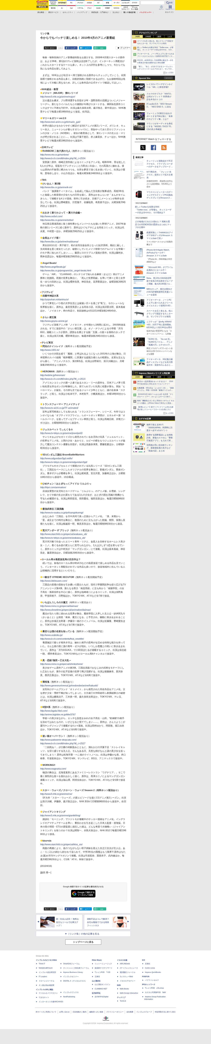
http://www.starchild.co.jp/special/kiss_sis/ (61, 844)
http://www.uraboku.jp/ (51, 635)
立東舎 (97, 977)
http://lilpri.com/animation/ (53, 487)
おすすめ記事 (145, 418)
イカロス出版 (122, 960)
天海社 (147, 964)
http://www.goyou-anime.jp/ (54, 321)
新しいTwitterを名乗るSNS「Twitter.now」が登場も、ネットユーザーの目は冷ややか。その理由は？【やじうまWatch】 (155, 49)
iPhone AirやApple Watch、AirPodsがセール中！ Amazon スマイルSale (159, 253)
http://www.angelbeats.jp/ (53, 267)
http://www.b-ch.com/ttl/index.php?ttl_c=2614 (62, 379)
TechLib (123, 1001)
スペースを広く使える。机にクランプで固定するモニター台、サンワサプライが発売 (160, 314)
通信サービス (53, 12)
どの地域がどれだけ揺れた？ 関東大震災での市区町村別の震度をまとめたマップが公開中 (153, 224)
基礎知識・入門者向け (100, 12)
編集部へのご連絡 (96, 1012)
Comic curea (150, 968)
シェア (73, 48)
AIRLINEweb (125, 964)
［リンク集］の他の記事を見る (83, 934)
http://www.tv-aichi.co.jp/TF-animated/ (59, 408)
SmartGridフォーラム (71, 964)
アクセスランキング (148, 33)
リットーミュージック (103, 964)
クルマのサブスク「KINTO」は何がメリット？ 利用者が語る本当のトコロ (160, 96)
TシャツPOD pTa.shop (154, 988)
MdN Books (124, 989)
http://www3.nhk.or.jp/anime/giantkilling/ (60, 815)
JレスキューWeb (126, 977)
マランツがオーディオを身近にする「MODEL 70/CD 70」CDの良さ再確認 (160, 126)
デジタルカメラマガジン (48, 993)
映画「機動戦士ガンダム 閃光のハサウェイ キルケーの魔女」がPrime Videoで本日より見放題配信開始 (155, 403)
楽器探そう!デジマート (103, 968)
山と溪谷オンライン (102, 984)
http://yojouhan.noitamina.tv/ (54, 299)
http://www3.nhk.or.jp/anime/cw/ (56, 794)
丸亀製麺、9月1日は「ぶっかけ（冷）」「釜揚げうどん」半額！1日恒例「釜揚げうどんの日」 (155, 390)
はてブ (87, 48)
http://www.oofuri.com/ (51, 216)
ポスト (52, 48)
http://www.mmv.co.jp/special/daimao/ (59, 606)
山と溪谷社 (96, 981)
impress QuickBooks (153, 972)
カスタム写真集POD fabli (155, 992)
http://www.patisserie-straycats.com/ (58, 740)
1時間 (137, 37)
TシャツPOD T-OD (102, 972)
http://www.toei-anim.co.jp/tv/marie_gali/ (60, 122)
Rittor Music (97, 960)
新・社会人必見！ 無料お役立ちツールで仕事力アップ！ (67, 922)
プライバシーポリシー (114, 1012)
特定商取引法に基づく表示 (165, 1012)
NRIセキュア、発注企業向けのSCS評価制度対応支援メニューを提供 (160, 292)
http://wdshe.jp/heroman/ (52, 375)
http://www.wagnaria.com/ (53, 769)
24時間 (148, 37)
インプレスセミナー (71, 977)
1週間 (159, 37)
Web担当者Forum (46, 968)
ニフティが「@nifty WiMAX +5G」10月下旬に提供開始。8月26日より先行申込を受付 (160, 325)
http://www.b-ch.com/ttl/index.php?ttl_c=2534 (62, 158)
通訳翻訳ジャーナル (127, 972)
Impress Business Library (73, 972)
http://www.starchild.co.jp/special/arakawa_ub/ (63, 534)
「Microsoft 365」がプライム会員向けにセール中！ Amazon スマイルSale (160, 270)
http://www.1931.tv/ (49, 350)
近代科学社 (96, 993)
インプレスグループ (144, 1012)
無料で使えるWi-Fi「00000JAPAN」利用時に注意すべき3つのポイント (160, 427)
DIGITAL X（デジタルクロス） (75, 981)
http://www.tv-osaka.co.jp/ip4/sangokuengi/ (61, 512)
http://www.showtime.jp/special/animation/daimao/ (65, 610)
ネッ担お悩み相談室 (46, 985)
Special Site (144, 78)
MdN (119, 985)
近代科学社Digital (101, 997)
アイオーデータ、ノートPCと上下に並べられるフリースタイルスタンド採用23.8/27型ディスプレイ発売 (155, 56)
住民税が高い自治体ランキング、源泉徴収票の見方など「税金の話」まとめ (160, 448)
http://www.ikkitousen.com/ (53, 581)
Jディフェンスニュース (129, 968)
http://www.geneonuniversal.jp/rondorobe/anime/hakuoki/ (69, 685)
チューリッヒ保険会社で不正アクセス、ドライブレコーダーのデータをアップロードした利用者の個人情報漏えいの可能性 (160, 167)
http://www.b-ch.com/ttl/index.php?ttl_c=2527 (62, 743)
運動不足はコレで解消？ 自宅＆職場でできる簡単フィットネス (98, 922)
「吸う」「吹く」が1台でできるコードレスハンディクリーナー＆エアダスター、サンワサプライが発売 (155, 69)
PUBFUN (145, 977)
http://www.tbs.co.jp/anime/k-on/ (56, 187)
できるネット (44, 997)
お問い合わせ (64, 1012)
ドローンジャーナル (46, 981)
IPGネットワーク (148, 984)
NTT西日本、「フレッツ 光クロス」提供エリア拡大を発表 (160, 175)
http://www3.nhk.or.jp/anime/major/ (57, 97)
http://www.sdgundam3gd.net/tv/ (56, 458)
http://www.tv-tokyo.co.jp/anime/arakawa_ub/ (62, 538)
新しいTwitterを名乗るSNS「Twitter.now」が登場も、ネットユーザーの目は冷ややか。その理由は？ (153, 210)
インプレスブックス (71, 992)
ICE (143, 960)
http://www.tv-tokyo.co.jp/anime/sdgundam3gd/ (63, 462)
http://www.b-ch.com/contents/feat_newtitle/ (62, 639)
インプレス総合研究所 (47, 972)
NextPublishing (69, 997)
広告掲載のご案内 (79, 1012)
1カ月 (170, 37)
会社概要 (129, 1012)
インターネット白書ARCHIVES (51, 1002)
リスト (60, 48)
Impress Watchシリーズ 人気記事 (154, 373)
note (101, 48)
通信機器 (40, 12)
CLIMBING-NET (101, 989)
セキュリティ (68, 12)
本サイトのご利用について (46, 1012)
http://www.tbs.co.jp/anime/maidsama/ (59, 241)
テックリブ (121, 997)
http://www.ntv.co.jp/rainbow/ (54, 154)
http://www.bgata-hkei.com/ (53, 711)
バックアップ (82, 12)
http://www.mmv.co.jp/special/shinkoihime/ (61, 664)
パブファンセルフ (152, 980)
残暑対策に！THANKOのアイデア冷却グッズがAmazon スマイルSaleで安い (160, 235)
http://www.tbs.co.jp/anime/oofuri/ (56, 220)
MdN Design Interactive (129, 993)
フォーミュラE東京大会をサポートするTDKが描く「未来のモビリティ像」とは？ (160, 116)
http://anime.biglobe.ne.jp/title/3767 (58, 714)
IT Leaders (43, 977)
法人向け (116, 12)
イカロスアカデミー (127, 981)
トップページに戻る (83, 942)
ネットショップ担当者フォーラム (76, 968)
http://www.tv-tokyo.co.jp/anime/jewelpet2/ (61, 433)
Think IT (42, 964)
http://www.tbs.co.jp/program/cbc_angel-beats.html (65, 270)
